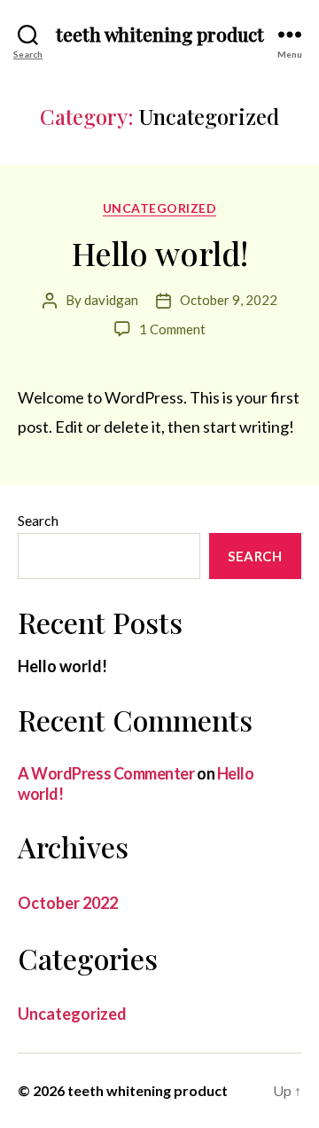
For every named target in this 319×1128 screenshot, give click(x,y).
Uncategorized (160, 207)
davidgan (111, 300)
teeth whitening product (160, 34)
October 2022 (68, 903)
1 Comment (172, 329)
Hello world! (160, 252)
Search (38, 520)
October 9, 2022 (228, 300)
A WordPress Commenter (106, 773)
